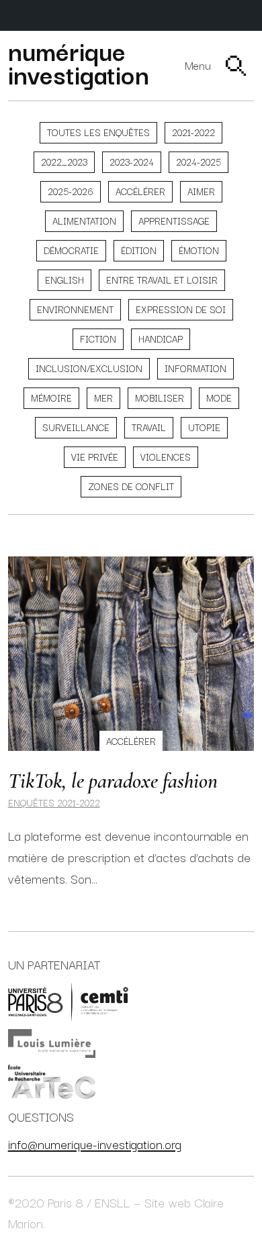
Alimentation (84, 220)
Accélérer (140, 191)
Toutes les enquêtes (98, 132)
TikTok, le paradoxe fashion (113, 781)
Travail (149, 427)
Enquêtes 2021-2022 (54, 802)
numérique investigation (78, 61)
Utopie (204, 427)
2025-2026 (70, 191)
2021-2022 (193, 132)
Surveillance (76, 427)
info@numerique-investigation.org (94, 1143)
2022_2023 (64, 161)
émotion (199, 250)
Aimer (201, 191)
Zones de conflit (131, 486)
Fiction (98, 338)
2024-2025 (198, 161)
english (64, 279)
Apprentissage (174, 220)
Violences (165, 456)
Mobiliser (159, 397)
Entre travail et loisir (162, 279)
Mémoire (51, 397)
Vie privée (94, 456)
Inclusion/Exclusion (89, 368)
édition (139, 250)
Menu (198, 65)
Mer (103, 397)
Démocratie (71, 250)
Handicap (160, 338)
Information (195, 368)
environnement (75, 309)
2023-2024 (132, 161)
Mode (219, 397)
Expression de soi (181, 309)
